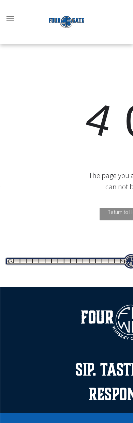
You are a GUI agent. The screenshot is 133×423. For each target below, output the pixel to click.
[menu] (10, 19)
